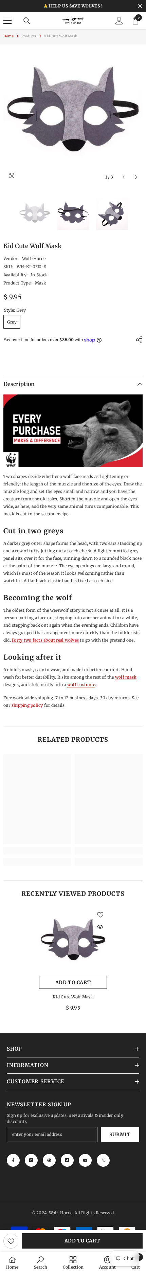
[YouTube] (85, 1160)
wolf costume (81, 684)
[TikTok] (67, 1160)
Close (140, 6)
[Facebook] (13, 1160)
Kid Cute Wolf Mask (73, 996)
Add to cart (82, 1241)
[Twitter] (103, 1160)
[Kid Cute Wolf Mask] (73, 942)
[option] (73, 114)
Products (29, 36)
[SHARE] (137, 340)
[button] (123, 177)
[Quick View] (100, 927)
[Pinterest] (49, 1160)
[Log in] (119, 20)
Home (8, 36)
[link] (37, 850)
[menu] (7, 21)
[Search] (27, 21)
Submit (119, 1134)
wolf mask (125, 677)
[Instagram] (31, 1160)
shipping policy (27, 705)
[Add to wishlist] (10, 1241)
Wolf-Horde (33, 258)
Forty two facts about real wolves (45, 640)
